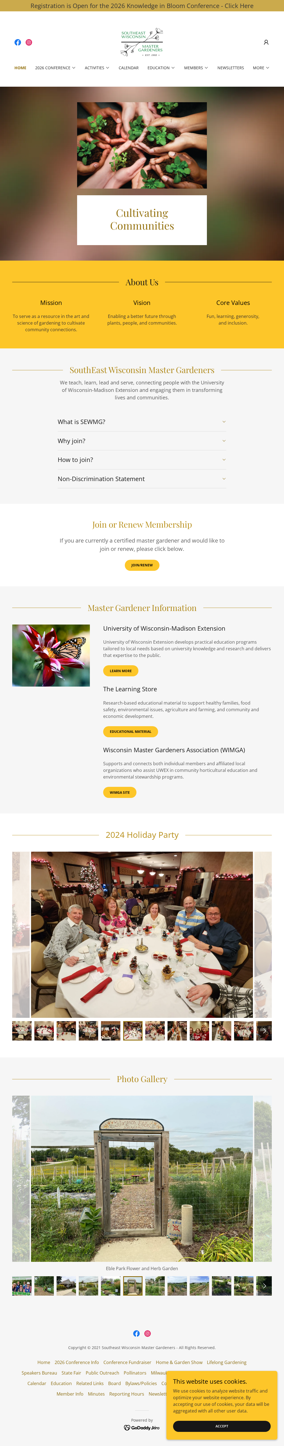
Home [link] (20, 67)
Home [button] (43, 1362)
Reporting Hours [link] (126, 1394)
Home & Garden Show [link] (179, 1362)
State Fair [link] (71, 1373)
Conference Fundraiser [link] (127, 1362)
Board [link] (114, 1383)
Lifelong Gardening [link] (227, 1362)
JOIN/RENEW (142, 565)
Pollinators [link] (135, 1373)
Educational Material (130, 731)
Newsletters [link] (230, 67)
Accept (221, 1426)
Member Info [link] (70, 1394)
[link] (17, 42)
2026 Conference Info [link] (77, 1362)
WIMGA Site (120, 792)
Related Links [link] (90, 1383)
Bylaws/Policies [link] (141, 1383)
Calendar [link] (129, 67)
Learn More (121, 671)
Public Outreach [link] (102, 1373)
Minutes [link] (96, 1394)
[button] (266, 42)
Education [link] (61, 1383)
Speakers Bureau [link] (39, 1373)
